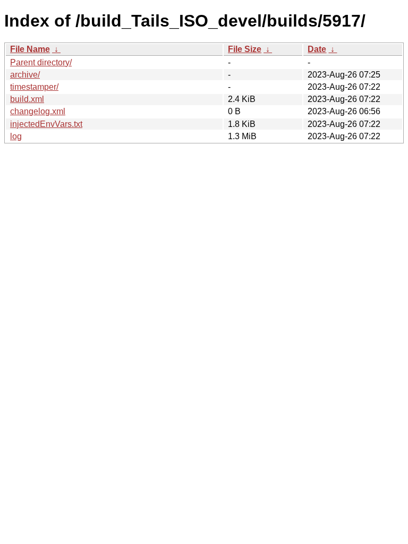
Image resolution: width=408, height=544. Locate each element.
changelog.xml (37, 111)
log (16, 136)
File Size (244, 49)
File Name (30, 49)
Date (317, 49)
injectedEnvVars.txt (46, 124)
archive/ (25, 74)
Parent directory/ (41, 62)
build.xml (27, 99)
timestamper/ (34, 86)
